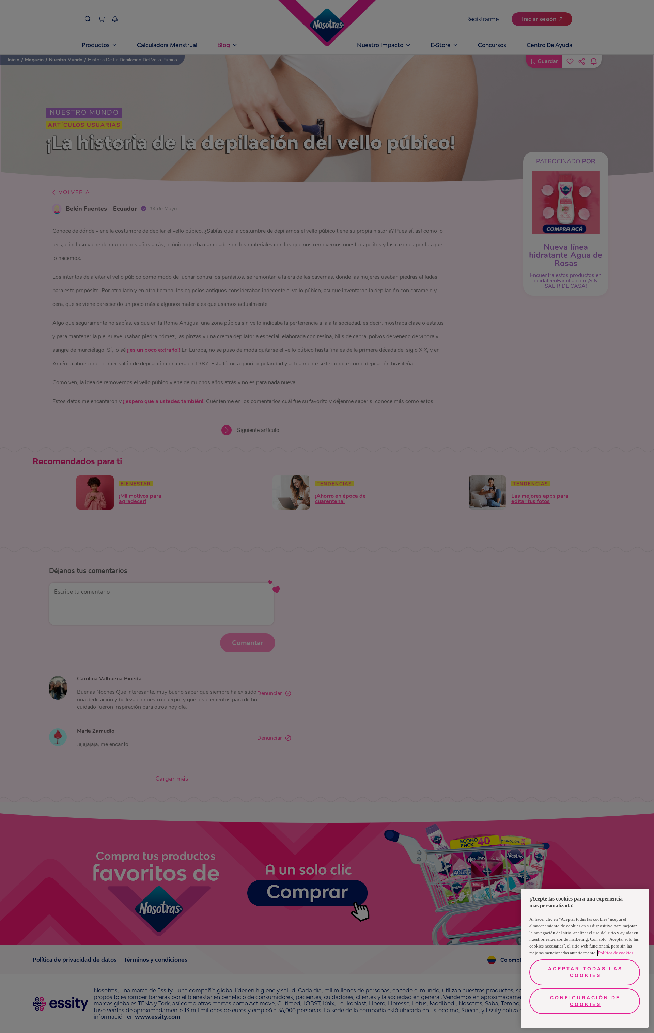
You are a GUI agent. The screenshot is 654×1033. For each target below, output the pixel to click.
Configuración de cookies (585, 1001)
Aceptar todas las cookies (585, 972)
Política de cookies (615, 952)
